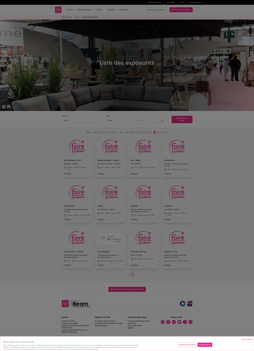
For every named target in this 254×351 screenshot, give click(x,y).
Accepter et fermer (205, 345)
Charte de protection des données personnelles (82, 349)
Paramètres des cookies (187, 345)
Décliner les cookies (247, 339)
